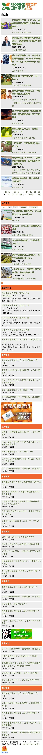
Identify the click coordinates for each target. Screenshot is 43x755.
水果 (25, 32)
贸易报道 (5, 581)
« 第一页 (7, 192)
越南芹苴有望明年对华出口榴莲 (15, 330)
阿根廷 (21, 279)
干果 (29, 100)
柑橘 (29, 85)
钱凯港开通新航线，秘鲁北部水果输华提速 (20, 544)
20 (27, 192)
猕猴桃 (33, 152)
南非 (17, 85)
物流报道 (5, 531)
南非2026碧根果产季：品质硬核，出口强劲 (21, 397)
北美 (13, 235)
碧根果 (30, 103)
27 (17, 194)
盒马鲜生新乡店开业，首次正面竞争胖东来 (20, 680)
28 (21, 194)
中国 (17, 32)
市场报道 (5, 688)
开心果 (25, 103)
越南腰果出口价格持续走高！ (14, 604)
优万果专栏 (33, 207)
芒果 (33, 138)
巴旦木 (36, 103)
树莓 (23, 173)
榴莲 (29, 264)
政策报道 (5, 476)
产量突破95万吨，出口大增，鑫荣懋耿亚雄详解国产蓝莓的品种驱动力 (26, 23)
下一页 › (31, 194)
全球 (13, 221)
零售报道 (5, 643)
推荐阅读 (23, 207)
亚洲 (13, 32)
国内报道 (5, 355)
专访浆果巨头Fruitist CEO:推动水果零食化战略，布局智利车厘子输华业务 (26, 161)
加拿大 (18, 235)
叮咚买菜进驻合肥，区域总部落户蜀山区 (19, 656)
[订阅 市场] (2, 283)
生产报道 (5, 427)
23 (39, 192)
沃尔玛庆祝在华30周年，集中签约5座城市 (20, 673)
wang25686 (7, 296)
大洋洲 (14, 50)
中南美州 (23, 170)
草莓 (27, 173)
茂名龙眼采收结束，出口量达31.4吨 (17, 390)
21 (31, 192)
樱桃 (39, 173)
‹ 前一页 (16, 192)
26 (13, 194)
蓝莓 (29, 32)
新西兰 (20, 50)
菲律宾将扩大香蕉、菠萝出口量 (15, 293)
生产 (25, 138)
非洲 (13, 85)
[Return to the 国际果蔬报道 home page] (21, 11)
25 (8, 194)
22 (35, 192)
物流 (23, 235)
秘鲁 (28, 170)
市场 (21, 32)
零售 (25, 100)
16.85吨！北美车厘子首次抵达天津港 (18, 537)
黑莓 (35, 173)
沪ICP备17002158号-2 (31, 744)
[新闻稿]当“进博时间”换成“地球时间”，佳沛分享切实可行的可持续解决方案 (26, 41)
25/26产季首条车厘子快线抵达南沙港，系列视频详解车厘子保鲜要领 (26, 114)
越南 (17, 264)
